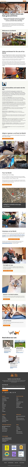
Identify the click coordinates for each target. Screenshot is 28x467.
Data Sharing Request (10, 462)
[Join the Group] (14, 315)
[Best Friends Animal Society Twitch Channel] (13, 393)
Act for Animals (4, 400)
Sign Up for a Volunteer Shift (13, 239)
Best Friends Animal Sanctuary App (20, 416)
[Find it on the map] (14, 198)
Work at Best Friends (19, 407)
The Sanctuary (4, 399)
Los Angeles (4, 417)
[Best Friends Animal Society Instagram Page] (4, 393)
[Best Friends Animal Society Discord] (15, 393)
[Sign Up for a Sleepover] (14, 260)
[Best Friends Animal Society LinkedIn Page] (7, 393)
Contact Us (5, 462)
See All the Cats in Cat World (7, 138)
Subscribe (4, 390)
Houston (3, 416)
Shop (3, 410)
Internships (18, 427)
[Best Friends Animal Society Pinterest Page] (6, 393)
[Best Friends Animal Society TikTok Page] (12, 393)
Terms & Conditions (21, 462)
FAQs (17, 430)
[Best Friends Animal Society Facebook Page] (3, 393)
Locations (3, 408)
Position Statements (19, 431)
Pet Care (3, 407)
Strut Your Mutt (4, 431)
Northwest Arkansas (5, 420)
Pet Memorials (18, 403)
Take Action (18, 404)
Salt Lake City (4, 421)
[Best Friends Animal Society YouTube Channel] (10, 393)
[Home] (3, 1)
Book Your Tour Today (6, 184)
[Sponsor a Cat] (14, 288)
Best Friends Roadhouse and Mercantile (6, 427)
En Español (3, 411)
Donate (17, 399)
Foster (17, 400)
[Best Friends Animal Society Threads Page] (9, 393)
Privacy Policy (16, 462)
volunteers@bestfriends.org (7, 243)
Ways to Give (4, 404)
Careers (17, 426)
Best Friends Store (4, 428)
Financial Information (19, 433)
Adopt (3, 403)
